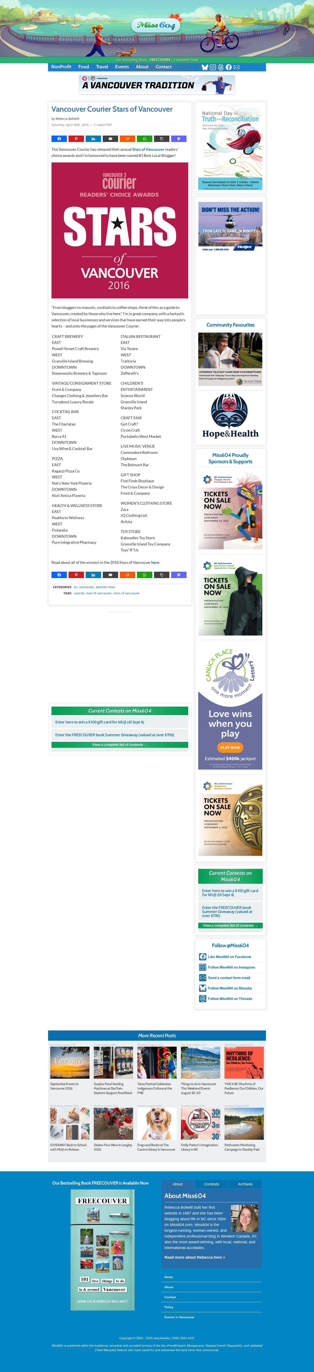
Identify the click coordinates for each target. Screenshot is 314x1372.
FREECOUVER (160, 59)
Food (83, 67)
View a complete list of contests (117, 745)
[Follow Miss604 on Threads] (220, 67)
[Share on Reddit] (127, 139)
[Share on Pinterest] (76, 139)
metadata (120, 583)
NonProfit (61, 67)
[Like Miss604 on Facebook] (228, 67)
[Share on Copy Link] (161, 139)
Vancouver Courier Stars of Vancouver (111, 109)
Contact (164, 67)
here (155, 562)
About (142, 67)
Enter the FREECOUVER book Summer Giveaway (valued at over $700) (114, 734)
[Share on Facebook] (59, 139)
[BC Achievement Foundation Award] (230, 509)
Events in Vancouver (179, 1317)
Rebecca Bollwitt (67, 119)
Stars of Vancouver (148, 149)
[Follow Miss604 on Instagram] (212, 67)
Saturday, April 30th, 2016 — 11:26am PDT (81, 125)
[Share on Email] (110, 139)
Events (122, 67)
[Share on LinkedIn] (93, 139)
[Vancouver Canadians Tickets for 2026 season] (157, 84)
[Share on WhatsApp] (144, 139)
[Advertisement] (119, 655)
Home (168, 1277)
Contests (211, 1184)
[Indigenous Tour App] (230, 359)
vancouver (86, 587)
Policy (168, 1307)
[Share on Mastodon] (178, 139)
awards (79, 593)
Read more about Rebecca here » (194, 1257)
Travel (102, 67)
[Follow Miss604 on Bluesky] (204, 67)
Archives (245, 1184)
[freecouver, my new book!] (102, 1309)
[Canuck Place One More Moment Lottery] (230, 705)
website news (105, 587)
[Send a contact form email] (236, 67)
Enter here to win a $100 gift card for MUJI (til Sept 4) (99, 722)
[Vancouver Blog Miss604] (157, 23)
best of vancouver (99, 593)
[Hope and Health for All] (230, 417)
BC (76, 587)
